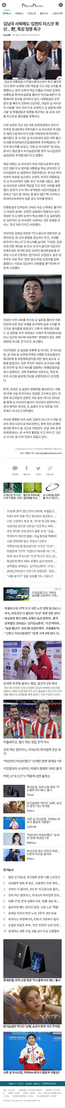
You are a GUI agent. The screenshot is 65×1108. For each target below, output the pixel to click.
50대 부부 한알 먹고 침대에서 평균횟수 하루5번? (32, 516)
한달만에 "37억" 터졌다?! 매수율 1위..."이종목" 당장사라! (32, 551)
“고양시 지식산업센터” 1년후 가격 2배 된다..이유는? (33, 633)
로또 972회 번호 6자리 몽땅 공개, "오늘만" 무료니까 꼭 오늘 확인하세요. (32, 531)
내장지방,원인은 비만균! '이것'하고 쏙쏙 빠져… (32, 526)
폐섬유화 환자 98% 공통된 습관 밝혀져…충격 (32, 561)
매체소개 (12, 1084)
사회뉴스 (19, 13)
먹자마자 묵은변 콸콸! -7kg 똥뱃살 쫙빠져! (31, 536)
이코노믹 (32, 13)
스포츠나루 (57, 13)
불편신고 (37, 1084)
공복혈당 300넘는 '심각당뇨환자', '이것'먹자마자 (32, 566)
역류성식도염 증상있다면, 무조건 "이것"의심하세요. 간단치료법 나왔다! (32, 546)
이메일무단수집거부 (49, 1084)
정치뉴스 (7, 13)
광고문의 (28, 1084)
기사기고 (20, 1084)
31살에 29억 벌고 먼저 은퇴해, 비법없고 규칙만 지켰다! (32, 511)
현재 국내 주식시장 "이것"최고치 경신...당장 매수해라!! (32, 556)
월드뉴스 (44, 13)
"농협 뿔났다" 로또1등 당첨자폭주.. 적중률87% (32, 628)
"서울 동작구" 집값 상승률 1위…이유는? (30, 576)
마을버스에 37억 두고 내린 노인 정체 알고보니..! (33, 608)
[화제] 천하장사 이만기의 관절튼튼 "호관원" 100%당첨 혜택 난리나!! (32, 571)
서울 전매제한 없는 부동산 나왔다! (27, 541)
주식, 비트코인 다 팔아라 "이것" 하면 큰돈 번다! (32, 613)
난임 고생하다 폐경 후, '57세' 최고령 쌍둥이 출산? (32, 521)
